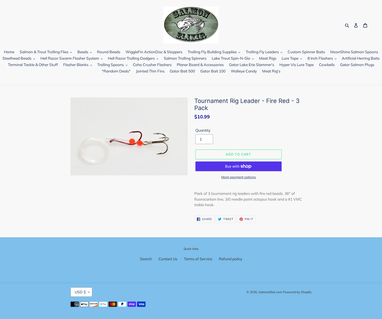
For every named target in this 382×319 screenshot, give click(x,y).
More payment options (238, 177)
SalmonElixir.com (270, 292)
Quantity (202, 130)
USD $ (80, 292)
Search (146, 258)
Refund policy (230, 258)
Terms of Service (198, 258)
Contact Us (168, 258)
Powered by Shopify (297, 292)
